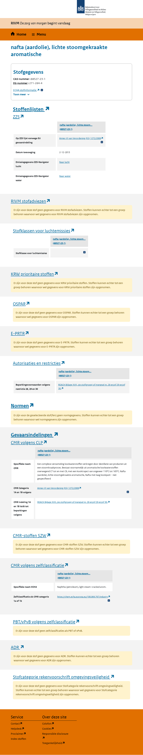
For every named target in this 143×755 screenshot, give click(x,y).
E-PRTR (20, 333)
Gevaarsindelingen (35, 435)
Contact (24, 723)
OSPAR (21, 303)
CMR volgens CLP (29, 442)
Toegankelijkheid (55, 743)
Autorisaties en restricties (39, 363)
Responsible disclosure (55, 735)
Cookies (55, 728)
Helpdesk (24, 728)
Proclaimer (24, 733)
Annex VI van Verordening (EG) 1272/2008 (81, 138)
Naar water (65, 176)
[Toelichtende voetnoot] (101, 141)
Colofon (55, 723)
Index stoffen (18, 738)
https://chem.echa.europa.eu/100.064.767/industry (83, 596)
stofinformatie (26, 90)
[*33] (41, 90)
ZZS (18, 116)
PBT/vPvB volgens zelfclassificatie (46, 621)
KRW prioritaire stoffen (34, 273)
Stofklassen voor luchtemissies (44, 230)
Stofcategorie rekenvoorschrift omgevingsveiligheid (64, 676)
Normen (22, 406)
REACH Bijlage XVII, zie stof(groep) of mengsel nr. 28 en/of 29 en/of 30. (73, 502)
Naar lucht (64, 162)
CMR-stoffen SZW (32, 535)
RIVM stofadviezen (31, 201)
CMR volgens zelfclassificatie (40, 565)
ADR (17, 647)
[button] (39, 34)
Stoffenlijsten (31, 109)
